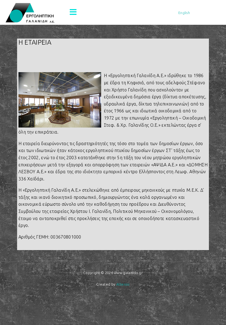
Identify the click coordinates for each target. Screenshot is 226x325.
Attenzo (123, 284)
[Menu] (73, 12)
